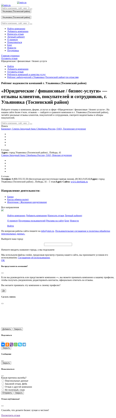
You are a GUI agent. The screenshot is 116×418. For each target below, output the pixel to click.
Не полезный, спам (15, 390)
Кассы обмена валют (18, 199)
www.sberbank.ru (79, 181)
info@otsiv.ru (47, 231)
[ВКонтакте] (3, 344)
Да (3, 291)
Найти (10, 66)
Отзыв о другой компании (18, 387)
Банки (10, 196)
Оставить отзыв (15, 71)
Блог (66, 220)
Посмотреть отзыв (10, 415)
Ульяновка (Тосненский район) (16, 11)
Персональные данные (16, 380)
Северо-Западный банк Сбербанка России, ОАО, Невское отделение (36, 155)
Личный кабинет (73, 215)
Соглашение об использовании (34, 257)
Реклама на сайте (55, 220)
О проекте (12, 220)
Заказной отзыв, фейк (16, 383)
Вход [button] (3, 14)
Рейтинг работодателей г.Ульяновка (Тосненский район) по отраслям (43, 77)
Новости (74, 220)
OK (3, 260)
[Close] (2, 303)
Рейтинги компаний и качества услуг (26, 74)
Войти (10, 226)
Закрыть (18, 329)
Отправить (7, 393)
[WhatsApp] (16, 344)
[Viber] (11, 344)
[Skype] (20, 344)
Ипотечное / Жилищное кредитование (27, 202)
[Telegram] (24, 344)
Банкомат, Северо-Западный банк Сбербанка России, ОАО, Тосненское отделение (43, 129)
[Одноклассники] (7, 344)
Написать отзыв (56, 215)
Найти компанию (16, 215)
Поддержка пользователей (32, 220)
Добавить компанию (17, 69)
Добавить (6, 329)
